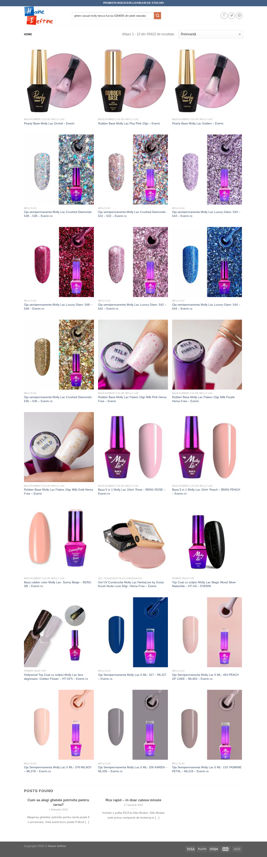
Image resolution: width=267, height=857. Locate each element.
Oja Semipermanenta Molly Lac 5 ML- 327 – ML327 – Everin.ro (132, 676)
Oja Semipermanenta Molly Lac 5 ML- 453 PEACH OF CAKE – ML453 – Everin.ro (205, 676)
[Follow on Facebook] (224, 15)
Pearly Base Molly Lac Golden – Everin (197, 123)
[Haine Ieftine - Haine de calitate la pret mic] (45, 15)
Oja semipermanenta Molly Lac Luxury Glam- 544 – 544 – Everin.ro (206, 306)
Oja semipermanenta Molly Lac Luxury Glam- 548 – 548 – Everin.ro (58, 306)
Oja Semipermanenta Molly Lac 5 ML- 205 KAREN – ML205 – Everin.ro (132, 769)
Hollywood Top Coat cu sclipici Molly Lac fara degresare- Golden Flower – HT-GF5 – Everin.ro (56, 676)
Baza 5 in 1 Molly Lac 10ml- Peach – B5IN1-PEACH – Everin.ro (206, 491)
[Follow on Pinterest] (239, 15)
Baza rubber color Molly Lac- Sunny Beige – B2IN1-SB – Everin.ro (58, 584)
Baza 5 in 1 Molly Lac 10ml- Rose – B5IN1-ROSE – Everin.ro (131, 491)
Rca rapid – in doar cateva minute (133, 800)
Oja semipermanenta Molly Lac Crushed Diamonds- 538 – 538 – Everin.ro (58, 214)
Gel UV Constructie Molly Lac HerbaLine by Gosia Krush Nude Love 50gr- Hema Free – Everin (131, 584)
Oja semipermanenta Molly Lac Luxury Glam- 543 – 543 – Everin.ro (206, 214)
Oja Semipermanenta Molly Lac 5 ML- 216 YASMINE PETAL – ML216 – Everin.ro (207, 769)
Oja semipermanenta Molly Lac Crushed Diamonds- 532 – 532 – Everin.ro (132, 214)
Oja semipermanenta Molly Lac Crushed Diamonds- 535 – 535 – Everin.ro (58, 399)
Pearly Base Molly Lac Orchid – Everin (49, 123)
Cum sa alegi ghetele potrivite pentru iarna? (58, 802)
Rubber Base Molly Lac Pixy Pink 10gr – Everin (129, 123)
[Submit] (157, 15)
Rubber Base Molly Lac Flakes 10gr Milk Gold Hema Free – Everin (58, 491)
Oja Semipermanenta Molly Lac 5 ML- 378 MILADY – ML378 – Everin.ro (58, 769)
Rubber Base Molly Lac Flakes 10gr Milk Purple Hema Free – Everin (203, 399)
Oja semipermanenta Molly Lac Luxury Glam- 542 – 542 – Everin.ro (132, 306)
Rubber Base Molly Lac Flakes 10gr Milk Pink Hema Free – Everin (132, 399)
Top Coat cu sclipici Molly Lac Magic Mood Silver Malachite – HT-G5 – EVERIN (204, 584)
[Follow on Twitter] (231, 15)
